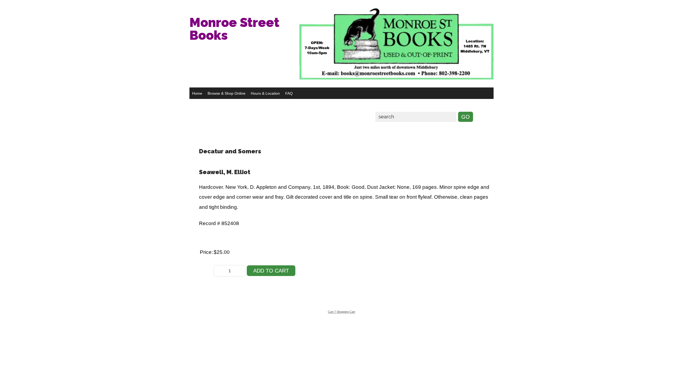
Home (197, 93)
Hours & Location (265, 93)
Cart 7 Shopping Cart (341, 311)
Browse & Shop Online (226, 93)
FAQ (289, 93)
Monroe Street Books (234, 29)
